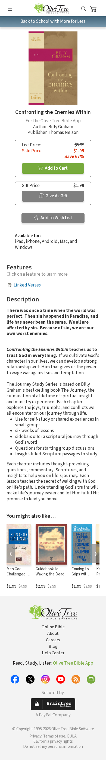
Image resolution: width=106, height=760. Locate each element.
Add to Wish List (56, 218)
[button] (83, 9)
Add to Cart (56, 168)
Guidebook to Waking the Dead (50, 571)
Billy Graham (60, 127)
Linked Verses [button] (27, 285)
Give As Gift (56, 196)
